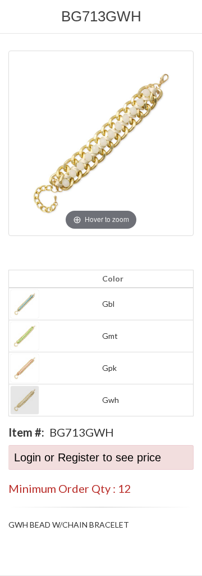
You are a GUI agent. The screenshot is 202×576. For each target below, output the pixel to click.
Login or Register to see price (87, 457)
